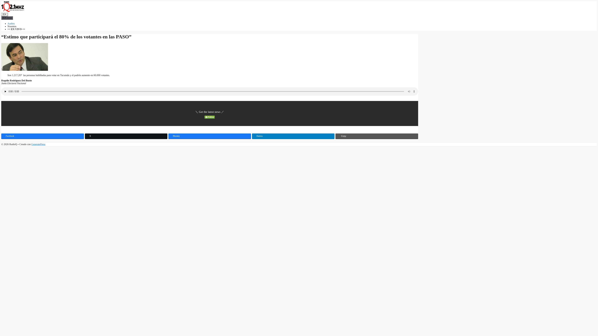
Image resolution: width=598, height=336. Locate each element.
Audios (11, 23)
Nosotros (11, 26)
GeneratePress (38, 144)
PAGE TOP (583, 322)
